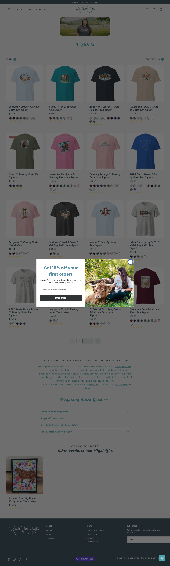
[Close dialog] (130, 262)
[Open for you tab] (162, 558)
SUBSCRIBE (60, 298)
